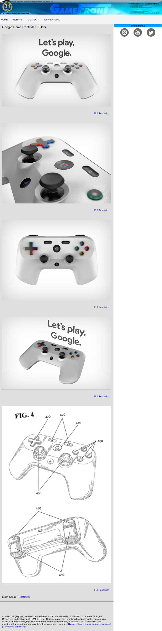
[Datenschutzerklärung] (14, 626)
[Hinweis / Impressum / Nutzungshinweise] (89, 624)
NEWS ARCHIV (52, 19)
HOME (4, 19)
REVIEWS (17, 19)
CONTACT (33, 19)
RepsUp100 (24, 597)
